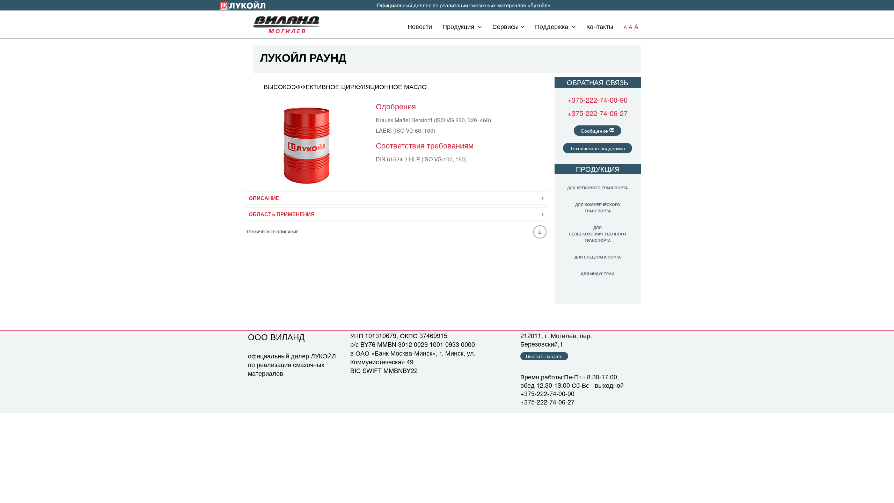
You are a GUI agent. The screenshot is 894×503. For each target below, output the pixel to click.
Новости (420, 26)
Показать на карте (544, 356)
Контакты (599, 26)
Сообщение (595, 130)
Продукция (459, 26)
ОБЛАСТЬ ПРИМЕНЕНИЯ (282, 214)
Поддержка (552, 26)
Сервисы (505, 26)
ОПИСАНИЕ (264, 198)
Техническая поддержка (597, 148)
